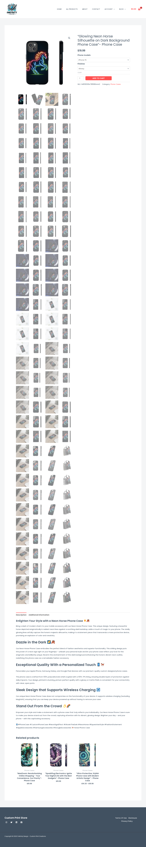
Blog (121, 9)
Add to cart (99, 78)
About (84, 9)
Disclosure (132, 818)
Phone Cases (116, 84)
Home (59, 9)
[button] (114, 9)
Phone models (84, 55)
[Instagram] (6, 822)
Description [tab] (21, 615)
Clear (80, 72)
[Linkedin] (16, 822)
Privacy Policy (127, 821)
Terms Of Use (121, 818)
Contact (96, 9)
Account (109, 9)
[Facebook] (21, 822)
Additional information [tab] (39, 615)
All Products (72, 9)
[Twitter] (11, 822)
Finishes (81, 64)
